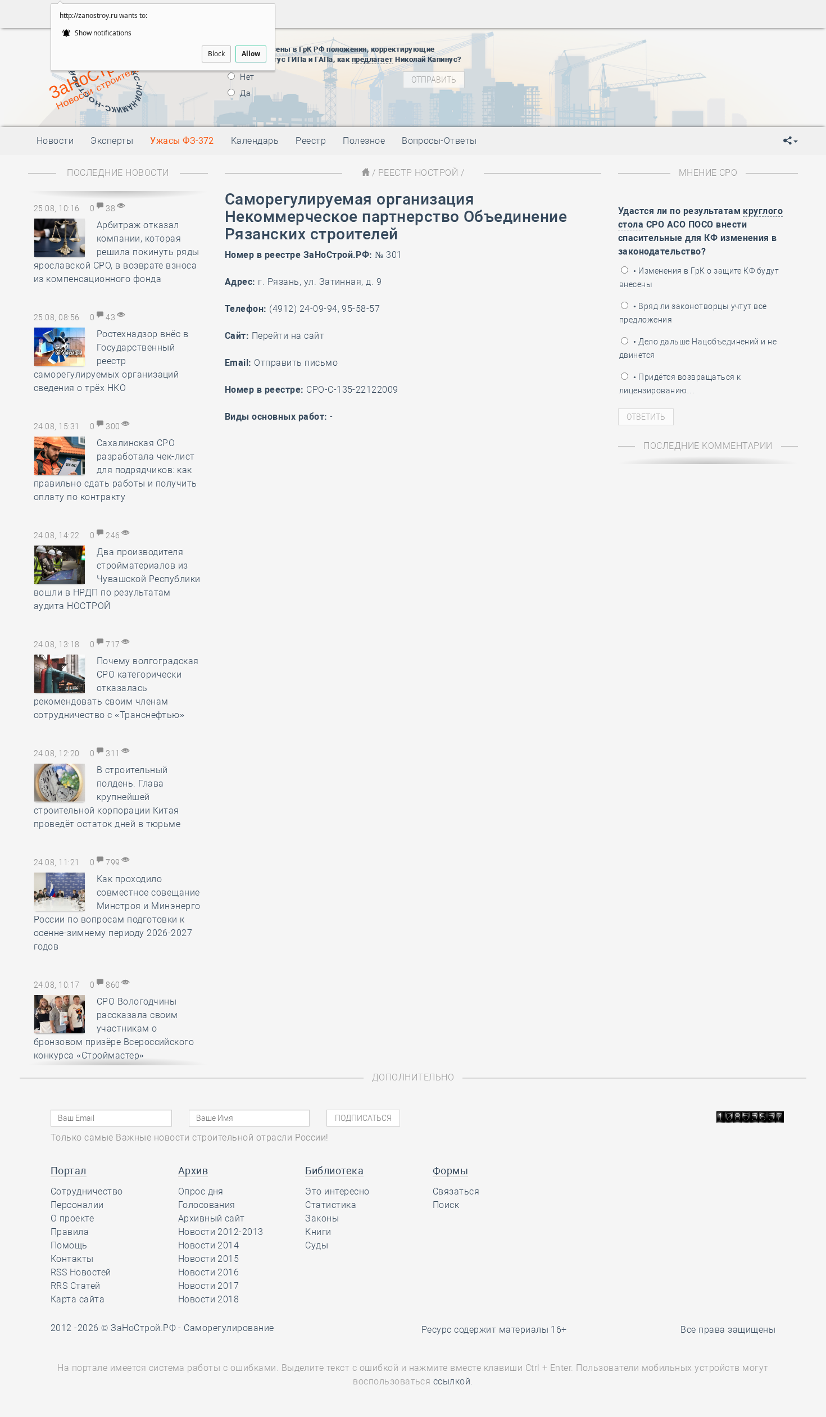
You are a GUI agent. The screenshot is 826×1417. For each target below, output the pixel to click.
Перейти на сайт (288, 335)
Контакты (72, 1259)
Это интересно (337, 1191)
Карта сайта (78, 1299)
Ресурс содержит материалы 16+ (494, 1329)
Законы (322, 1218)
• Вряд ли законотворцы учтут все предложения (693, 313)
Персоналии (77, 1205)
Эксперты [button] (111, 140)
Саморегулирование (229, 1328)
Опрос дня (201, 1191)
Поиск (446, 1205)
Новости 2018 (208, 1299)
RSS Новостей (81, 1272)
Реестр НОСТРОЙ (418, 172)
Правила (70, 1232)
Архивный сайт (211, 1218)
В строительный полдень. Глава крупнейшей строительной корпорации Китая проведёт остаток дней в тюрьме (107, 797)
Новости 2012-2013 (221, 1232)
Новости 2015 (208, 1259)
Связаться (456, 1191)
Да (244, 93)
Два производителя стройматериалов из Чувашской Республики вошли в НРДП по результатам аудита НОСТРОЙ (117, 579)
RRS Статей (76, 1285)
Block (216, 53)
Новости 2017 (208, 1285)
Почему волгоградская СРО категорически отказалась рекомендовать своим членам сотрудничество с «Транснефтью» (116, 688)
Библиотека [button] (334, 1171)
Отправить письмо (296, 362)
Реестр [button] (311, 140)
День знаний (580, 104)
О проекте (72, 1218)
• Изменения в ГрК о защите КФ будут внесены (699, 277)
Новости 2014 (208, 1245)
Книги (318, 1232)
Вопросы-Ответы (439, 140)
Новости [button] (55, 140)
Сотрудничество (87, 1191)
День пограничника (572, 56)
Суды (316, 1245)
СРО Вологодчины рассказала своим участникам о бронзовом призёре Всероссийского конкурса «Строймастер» (114, 1028)
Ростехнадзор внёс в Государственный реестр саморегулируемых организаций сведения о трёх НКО (111, 361)
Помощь (69, 1245)
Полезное (364, 140)
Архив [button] (193, 1171)
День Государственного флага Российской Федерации (655, 84)
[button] (790, 141)
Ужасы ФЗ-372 (182, 140)
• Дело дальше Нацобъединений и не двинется (698, 348)
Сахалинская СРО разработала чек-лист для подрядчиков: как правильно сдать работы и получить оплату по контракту (115, 470)
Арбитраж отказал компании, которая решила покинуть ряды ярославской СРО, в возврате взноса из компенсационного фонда (116, 252)
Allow (251, 53)
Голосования (206, 1205)
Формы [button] (450, 1171)
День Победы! (561, 42)
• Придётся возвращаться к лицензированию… (680, 384)
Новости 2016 (208, 1272)
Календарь (255, 140)
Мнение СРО (708, 172)
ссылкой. (453, 1381)
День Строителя (580, 70)
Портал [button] (69, 1171)
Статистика (330, 1205)
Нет (246, 76)
